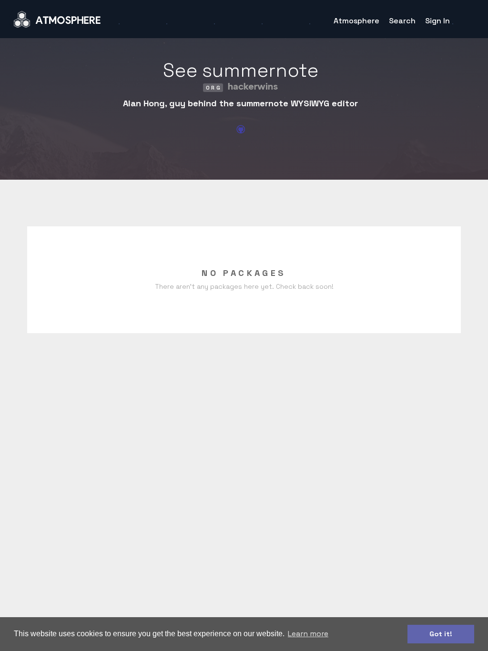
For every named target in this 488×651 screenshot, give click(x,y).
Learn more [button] (308, 634)
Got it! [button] (440, 634)
